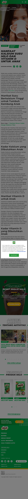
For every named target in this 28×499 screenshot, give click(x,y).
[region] (14, 249)
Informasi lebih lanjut (21, 251)
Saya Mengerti (14, 255)
